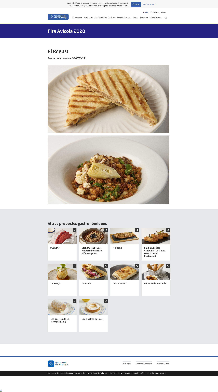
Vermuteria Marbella (155, 283)
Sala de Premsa (155, 18)
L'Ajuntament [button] (77, 18)
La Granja (55, 283)
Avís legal (127, 363)
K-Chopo (117, 247)
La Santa (86, 283)
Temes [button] (135, 18)
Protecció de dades (144, 363)
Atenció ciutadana (124, 18)
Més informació (149, 4)
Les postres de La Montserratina (59, 320)
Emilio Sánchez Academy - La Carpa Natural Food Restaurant (154, 252)
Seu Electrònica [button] (100, 18)
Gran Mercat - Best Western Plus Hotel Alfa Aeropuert (92, 250)
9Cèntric (54, 247)
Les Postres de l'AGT (93, 318)
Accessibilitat (163, 363)
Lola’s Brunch (120, 283)
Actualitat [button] (144, 18)
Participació (88, 18)
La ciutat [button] (111, 18)
